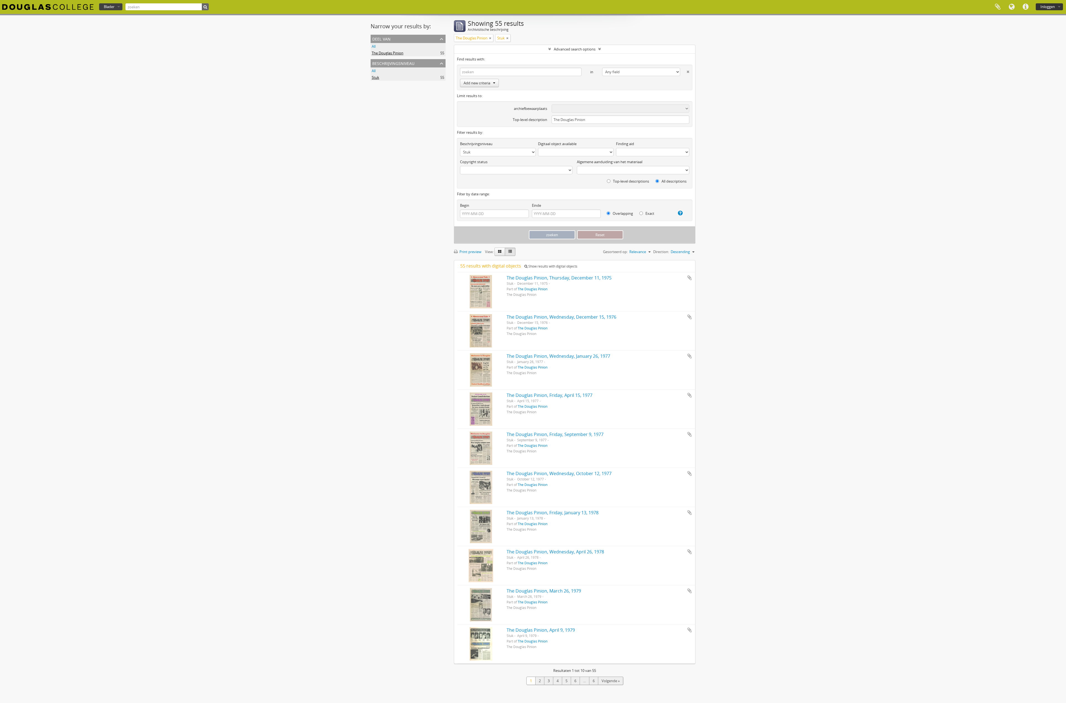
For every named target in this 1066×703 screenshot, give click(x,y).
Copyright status (473, 161)
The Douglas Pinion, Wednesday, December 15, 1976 (561, 317)
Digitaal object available (557, 143)
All (374, 46)
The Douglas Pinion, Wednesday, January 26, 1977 (558, 356)
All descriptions (674, 181)
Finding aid (625, 143)
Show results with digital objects (552, 266)
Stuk (375, 77)
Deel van (381, 38)
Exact (649, 213)
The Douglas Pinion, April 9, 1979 (541, 630)
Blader (109, 6)
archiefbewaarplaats (530, 108)
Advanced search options (574, 49)
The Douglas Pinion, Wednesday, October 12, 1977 (559, 473)
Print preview (470, 251)
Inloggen (1047, 6)
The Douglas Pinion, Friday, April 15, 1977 (549, 395)
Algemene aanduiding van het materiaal (609, 161)
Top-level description (530, 119)
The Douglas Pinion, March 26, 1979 (544, 591)
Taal (1012, 7)
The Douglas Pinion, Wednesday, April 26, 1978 (555, 552)
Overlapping (622, 213)
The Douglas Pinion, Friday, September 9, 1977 (555, 434)
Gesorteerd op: (615, 251)
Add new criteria (477, 82)
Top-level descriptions (630, 181)
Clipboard (998, 7)
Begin (464, 205)
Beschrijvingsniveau (393, 63)
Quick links (1025, 7)
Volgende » (611, 680)
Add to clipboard (689, 278)
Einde (536, 205)
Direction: (661, 251)
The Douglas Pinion (387, 53)
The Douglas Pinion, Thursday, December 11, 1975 (559, 278)
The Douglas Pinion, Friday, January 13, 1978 (553, 513)
